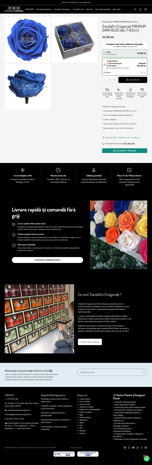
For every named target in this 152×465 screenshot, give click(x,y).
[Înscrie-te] (143, 372)
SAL (81, 425)
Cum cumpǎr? (84, 401)
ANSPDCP (83, 420)
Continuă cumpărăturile (48, 260)
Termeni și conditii (86, 407)
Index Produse (85, 417)
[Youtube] (133, 447)
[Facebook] (125, 447)
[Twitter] (141, 447)
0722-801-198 (129, 143)
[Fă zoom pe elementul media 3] (27, 87)
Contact (82, 433)
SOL (81, 428)
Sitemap (82, 431)
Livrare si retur (85, 404)
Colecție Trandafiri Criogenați (90, 342)
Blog (81, 415)
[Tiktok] (137, 447)
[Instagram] (129, 447)
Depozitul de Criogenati (18, 447)
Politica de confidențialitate (89, 409)
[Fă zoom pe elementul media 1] (27, 40)
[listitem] (117, 9)
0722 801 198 (71, 2)
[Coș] (145, 9)
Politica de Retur (85, 412)
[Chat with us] (146, 458)
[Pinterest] (145, 447)
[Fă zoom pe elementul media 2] (74, 40)
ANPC (81, 423)
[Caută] (135, 9)
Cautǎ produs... (85, 399)
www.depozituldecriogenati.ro (19, 410)
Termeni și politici (76, 448)
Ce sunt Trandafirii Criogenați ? (99, 294)
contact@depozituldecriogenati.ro (18, 414)
